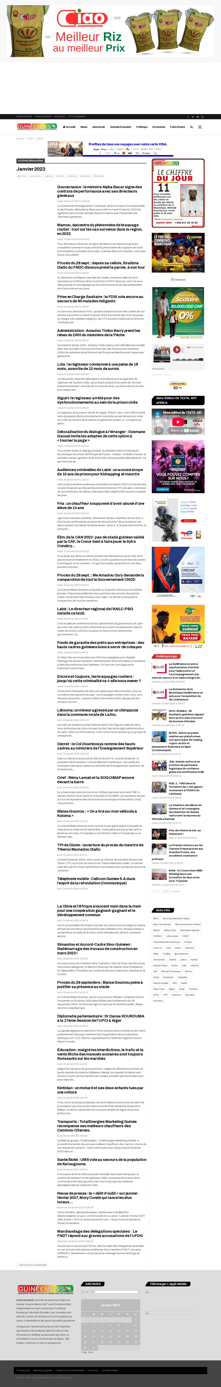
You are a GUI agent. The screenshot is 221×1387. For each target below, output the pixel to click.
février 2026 (98, 176)
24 (93, 1342)
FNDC (156, 954)
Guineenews (159, 959)
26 (110, 1342)
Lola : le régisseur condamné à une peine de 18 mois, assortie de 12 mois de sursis (97, 366)
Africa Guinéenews (162, 924)
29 (135, 1342)
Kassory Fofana (160, 965)
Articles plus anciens (33, 1265)
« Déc (84, 1352)
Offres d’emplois (43, 116)
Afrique (156, 930)
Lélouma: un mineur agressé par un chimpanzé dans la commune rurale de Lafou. (97, 712)
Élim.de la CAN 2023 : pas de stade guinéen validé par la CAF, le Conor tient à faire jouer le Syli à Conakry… (100, 541)
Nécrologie (59, 116)
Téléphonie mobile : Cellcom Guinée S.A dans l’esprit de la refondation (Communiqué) (96, 881)
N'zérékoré (168, 977)
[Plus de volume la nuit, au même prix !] (159, 834)
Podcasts (167, 375)
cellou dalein (172, 936)
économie (157, 1001)
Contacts (93, 1370)
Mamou (188, 971)
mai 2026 (60, 176)
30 (85, 1348)
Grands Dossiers (120, 126)
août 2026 (22, 176)
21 (127, 1336)
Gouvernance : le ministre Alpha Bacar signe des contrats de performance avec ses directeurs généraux (99, 191)
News (83, 126)
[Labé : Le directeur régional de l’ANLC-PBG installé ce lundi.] (34, 618)
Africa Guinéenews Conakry (188, 924)
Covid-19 (157, 948)
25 (102, 1342)
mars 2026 (84, 176)
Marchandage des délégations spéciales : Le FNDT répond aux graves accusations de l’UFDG (100, 1233)
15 (136, 1331)
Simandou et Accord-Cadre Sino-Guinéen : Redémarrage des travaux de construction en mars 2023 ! (97, 948)
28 (127, 1342)
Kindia (174, 965)
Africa (155, 918)
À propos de (23, 1370)
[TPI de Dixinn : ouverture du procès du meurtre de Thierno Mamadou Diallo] (34, 854)
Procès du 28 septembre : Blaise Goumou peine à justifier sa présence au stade (100, 984)
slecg (181, 989)
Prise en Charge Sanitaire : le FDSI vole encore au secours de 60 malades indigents (100, 299)
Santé (184, 983)
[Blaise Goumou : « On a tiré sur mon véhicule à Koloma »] (34, 820)
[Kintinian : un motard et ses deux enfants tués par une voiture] (34, 1097)
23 (85, 1342)
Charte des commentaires (70, 1370)
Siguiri (172, 989)
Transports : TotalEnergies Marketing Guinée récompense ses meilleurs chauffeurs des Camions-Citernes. (97, 1126)
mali (155, 971)
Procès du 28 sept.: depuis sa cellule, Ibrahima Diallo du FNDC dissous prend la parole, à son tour (101, 265)
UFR (165, 995)
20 (119, 1336)
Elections (189, 948)
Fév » (91, 1352)
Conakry (188, 942)
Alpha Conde (170, 930)
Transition (193, 989)
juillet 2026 (35, 176)
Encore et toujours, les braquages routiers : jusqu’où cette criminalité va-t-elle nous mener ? (99, 678)
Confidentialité (110, 1370)
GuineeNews (157, 375)
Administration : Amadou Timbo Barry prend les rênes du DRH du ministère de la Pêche (98, 333)
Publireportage (24, 116)
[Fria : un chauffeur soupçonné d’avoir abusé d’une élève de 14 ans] (34, 513)
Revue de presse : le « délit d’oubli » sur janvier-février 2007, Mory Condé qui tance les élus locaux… (98, 1197)
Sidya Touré (159, 989)
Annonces (98, 126)
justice (183, 959)
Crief (168, 948)
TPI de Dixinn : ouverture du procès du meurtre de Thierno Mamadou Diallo (100, 847)
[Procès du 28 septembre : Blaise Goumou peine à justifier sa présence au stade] (34, 992)
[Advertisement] (110, 88)
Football (166, 954)
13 (119, 1331)
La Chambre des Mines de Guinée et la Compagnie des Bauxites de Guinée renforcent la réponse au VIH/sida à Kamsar (177, 812)
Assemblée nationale (189, 930)
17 (94, 1336)
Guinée (172, 959)
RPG (174, 983)
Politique (141, 126)
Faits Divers (177, 126)
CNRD (185, 936)
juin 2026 (49, 176)
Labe (184, 965)
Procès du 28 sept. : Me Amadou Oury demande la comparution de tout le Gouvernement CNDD (100, 577)
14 (127, 1331)
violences (176, 995)
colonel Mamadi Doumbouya (166, 942)
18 (102, 1336)
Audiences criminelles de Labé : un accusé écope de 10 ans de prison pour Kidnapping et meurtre (100, 472)
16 (85, 1336)
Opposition (182, 977)
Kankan (194, 959)
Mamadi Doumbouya (171, 971)
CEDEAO (157, 936)
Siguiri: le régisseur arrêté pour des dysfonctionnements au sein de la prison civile (97, 400)
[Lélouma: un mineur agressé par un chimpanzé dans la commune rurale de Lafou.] (34, 719)
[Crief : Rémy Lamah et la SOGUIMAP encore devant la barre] (34, 787)
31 (94, 1348)
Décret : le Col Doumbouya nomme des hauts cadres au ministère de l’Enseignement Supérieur (100, 746)
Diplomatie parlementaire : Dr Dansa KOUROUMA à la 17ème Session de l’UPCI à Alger (100, 1018)
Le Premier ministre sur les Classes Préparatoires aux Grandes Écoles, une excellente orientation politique (177, 852)
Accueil (70, 126)
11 (102, 1331)
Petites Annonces (77, 116)
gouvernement (181, 954)
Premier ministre (160, 983)
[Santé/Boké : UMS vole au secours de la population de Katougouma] (34, 1169)
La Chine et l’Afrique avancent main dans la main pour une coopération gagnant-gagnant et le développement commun (99, 910)
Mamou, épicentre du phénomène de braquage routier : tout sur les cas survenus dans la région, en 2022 (100, 229)
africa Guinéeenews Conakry (176, 918)
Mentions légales (42, 1370)
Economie (158, 126)
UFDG (156, 995)
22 (135, 1336)
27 (119, 1342)
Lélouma (194, 965)
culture (178, 948)
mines (156, 977)
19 (110, 1336)
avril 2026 (72, 176)
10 (94, 1331)
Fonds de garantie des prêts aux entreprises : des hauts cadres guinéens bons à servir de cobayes (100, 645)
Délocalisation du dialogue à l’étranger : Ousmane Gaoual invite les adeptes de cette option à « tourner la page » (101, 436)
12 (110, 1331)
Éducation (189, 995)
